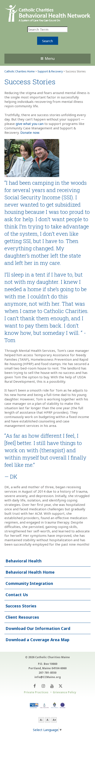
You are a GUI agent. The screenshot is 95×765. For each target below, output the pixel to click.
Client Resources (22, 617)
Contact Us (17, 594)
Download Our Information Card (38, 628)
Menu (50, 58)
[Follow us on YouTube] (52, 686)
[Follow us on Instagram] (43, 686)
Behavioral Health (24, 560)
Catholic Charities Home (19, 71)
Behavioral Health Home (30, 572)
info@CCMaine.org (47, 677)
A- (41, 720)
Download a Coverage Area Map (37, 639)
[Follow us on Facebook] (34, 686)
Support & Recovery (50, 71)
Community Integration (29, 583)
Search (47, 41)
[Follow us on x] (60, 686)
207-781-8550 (47, 673)
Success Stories (21, 606)
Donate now (29, 132)
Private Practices (36, 692)
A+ (54, 720)
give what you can (30, 123)
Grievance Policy (64, 692)
